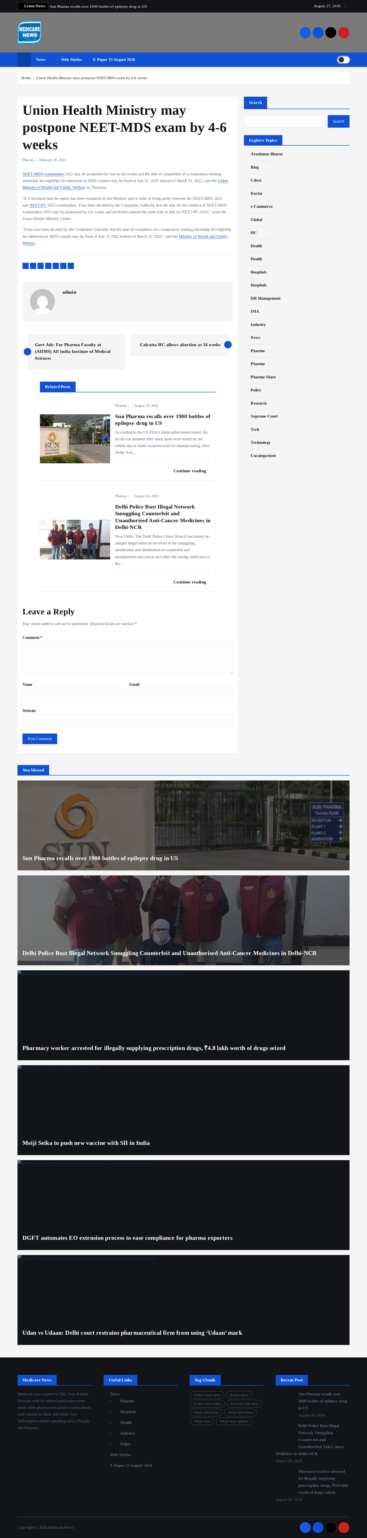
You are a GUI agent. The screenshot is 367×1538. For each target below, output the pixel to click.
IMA (255, 311)
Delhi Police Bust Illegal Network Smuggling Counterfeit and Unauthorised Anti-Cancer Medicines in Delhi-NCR (310, 1440)
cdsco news (240, 1395)
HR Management (265, 298)
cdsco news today (208, 1404)
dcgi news (203, 1421)
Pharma (27, 160)
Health (256, 246)
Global (256, 220)
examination (54, 174)
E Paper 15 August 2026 (114, 59)
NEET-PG (37, 205)
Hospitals (258, 272)
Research (259, 403)
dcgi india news (207, 1412)
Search (255, 102)
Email (134, 684)
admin (69, 292)
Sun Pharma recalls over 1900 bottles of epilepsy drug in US (323, 1401)
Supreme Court (264, 416)
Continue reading (190, 471)
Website (29, 711)
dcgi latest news (241, 1412)
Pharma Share (263, 377)
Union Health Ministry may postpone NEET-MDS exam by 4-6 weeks (92, 78)
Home (26, 78)
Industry (258, 324)
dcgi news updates (235, 1421)
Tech (255, 429)
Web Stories (71, 59)
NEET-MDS (32, 174)
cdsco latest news (208, 1395)
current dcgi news (245, 1404)
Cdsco (256, 180)
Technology (261, 442)
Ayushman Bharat (266, 154)
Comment (32, 637)
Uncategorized (263, 456)
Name (27, 684)
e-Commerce (262, 206)
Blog (255, 167)
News (41, 59)
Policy (256, 390)
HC (254, 233)
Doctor (257, 193)
